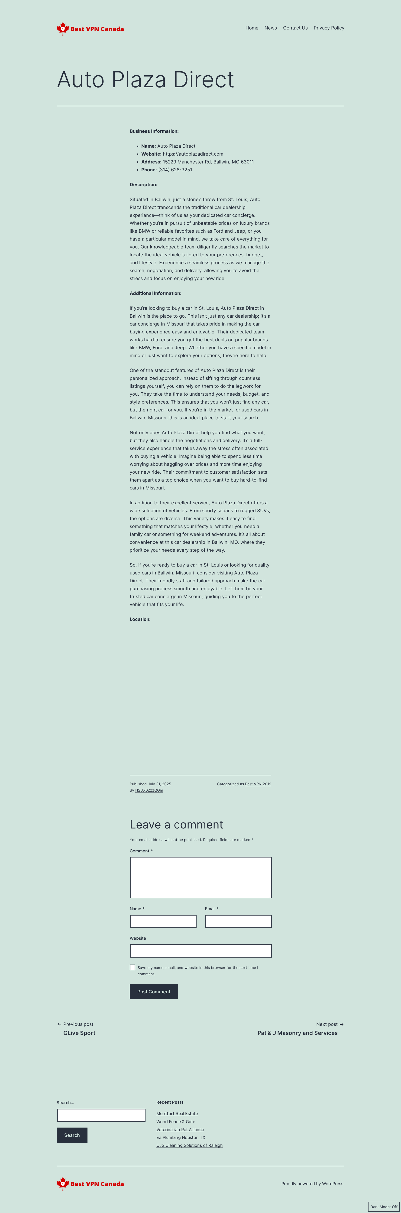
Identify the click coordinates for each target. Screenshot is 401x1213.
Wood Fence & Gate (175, 1121)
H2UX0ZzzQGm (149, 790)
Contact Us (295, 28)
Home (252, 28)
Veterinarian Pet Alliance (180, 1129)
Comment (141, 850)
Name (137, 908)
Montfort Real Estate (177, 1113)
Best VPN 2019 (258, 784)
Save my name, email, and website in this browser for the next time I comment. (198, 970)
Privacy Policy (329, 28)
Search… (65, 1102)
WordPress (332, 1183)
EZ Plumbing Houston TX (180, 1137)
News (271, 28)
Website (138, 938)
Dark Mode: (380, 1206)
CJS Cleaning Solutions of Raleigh (189, 1145)
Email (212, 908)
